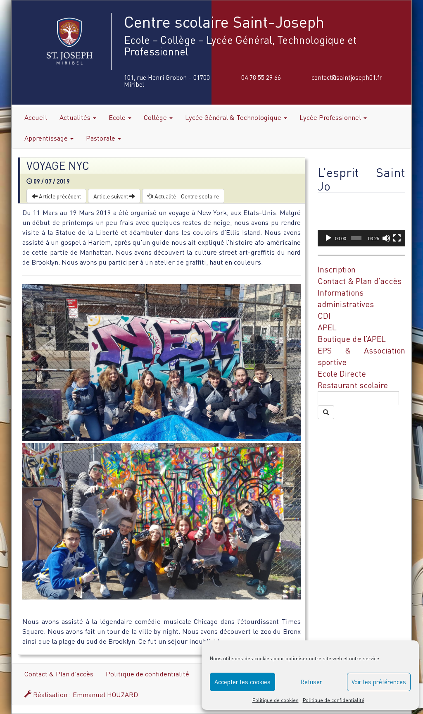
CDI (324, 315)
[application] (361, 221)
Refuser (311, 682)
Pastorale (101, 138)
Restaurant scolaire (353, 385)
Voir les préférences (379, 682)
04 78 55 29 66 (261, 77)
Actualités (75, 117)
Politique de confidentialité (333, 700)
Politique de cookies (275, 700)
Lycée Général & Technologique (234, 117)
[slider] (356, 238)
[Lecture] (328, 238)
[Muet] (386, 238)
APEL (327, 327)
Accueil (35, 117)
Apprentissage (46, 138)
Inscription (337, 269)
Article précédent (59, 196)
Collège (156, 117)
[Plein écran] (397, 238)
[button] (361, 221)
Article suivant (111, 196)
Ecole (118, 117)
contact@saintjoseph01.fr (346, 77)
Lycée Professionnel (331, 117)
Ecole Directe (342, 373)
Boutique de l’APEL (352, 339)
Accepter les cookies (242, 682)
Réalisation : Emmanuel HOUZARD (84, 694)
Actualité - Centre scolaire (186, 196)
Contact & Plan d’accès (360, 281)
